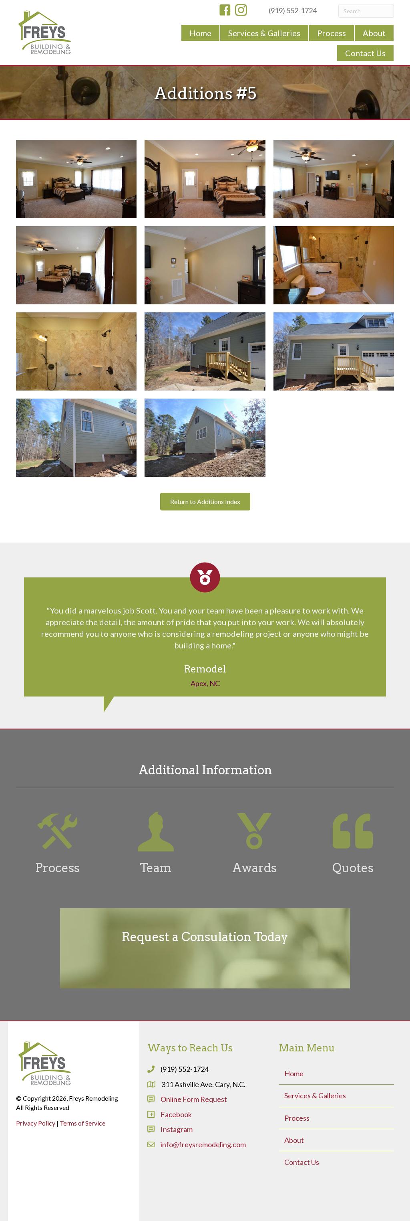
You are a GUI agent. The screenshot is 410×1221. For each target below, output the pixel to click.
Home (293, 1073)
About (294, 1140)
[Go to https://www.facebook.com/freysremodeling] (225, 11)
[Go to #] (57, 843)
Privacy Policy (35, 1123)
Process (297, 1118)
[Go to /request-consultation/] (205, 948)
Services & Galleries (315, 1095)
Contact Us (301, 1162)
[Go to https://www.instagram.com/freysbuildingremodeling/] (241, 11)
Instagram (177, 1129)
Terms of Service (82, 1123)
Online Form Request (194, 1099)
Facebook (176, 1114)
